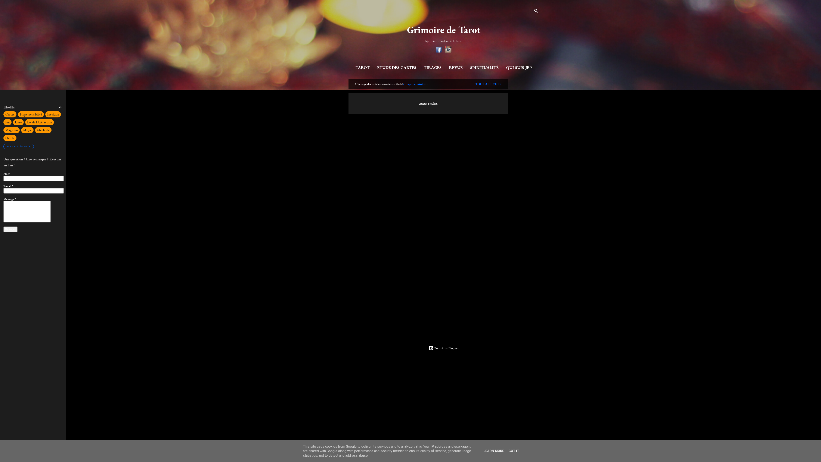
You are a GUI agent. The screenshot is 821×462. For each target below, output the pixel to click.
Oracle (10, 138)
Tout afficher (488, 84)
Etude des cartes (396, 67)
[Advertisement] (525, 143)
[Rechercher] (536, 11)
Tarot (363, 67)
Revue (456, 67)
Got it (513, 451)
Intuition (53, 114)
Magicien (11, 130)
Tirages (433, 67)
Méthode (43, 130)
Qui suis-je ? (519, 67)
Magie (27, 130)
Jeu (7, 122)
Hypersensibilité (31, 114)
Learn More (493, 451)
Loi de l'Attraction (39, 122)
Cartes (10, 114)
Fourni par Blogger (446, 348)
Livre (18, 122)
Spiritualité (484, 67)
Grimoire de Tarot (443, 30)
